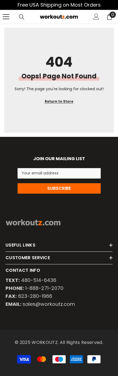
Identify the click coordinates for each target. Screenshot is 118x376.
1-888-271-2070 (44, 288)
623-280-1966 (35, 296)
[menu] (6, 16)
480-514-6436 (38, 280)
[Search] (21, 17)
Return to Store (59, 101)
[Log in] (96, 17)
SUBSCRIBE (59, 188)
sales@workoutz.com (49, 304)
